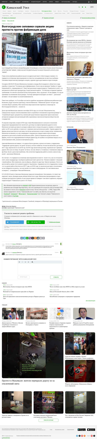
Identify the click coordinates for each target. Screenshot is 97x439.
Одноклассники (32, 194)
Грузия (54, 11)
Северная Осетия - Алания (59, 13)
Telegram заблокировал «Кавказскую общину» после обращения (78, 385)
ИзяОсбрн (15, 252)
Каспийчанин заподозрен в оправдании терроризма (65, 296)
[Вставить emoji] (32, 262)
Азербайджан (20, 11)
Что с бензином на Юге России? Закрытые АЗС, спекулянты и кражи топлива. (79, 416)
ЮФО (11, 15)
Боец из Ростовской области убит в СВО (62, 291)
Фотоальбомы (66, 1)
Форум (45, 1)
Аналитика (25, 1)
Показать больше (48, 420)
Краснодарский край (17, 13)
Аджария (9, 11)
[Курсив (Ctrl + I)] (22, 262)
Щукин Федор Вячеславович (75, 189)
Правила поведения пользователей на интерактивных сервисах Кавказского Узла (33, 435)
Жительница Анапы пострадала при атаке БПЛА (79, 53)
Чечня (83, 13)
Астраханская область (35, 11)
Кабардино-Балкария (74, 11)
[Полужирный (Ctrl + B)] (19, 262)
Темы (11, 1)
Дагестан (60, 11)
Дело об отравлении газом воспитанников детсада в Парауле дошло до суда (24, 297)
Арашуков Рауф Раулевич (74, 168)
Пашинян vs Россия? (48, 17)
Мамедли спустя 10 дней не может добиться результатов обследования (83, 324)
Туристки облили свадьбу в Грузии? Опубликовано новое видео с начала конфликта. (79, 357)
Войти (91, 7)
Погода (75, 1)
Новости (4, 1)
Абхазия (4, 11)
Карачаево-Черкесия (6, 13)
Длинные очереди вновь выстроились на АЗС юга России (79, 113)
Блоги (51, 1)
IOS (30, 185)
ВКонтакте (22, 194)
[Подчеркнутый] (25, 262)
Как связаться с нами (59, 429)
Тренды (17, 1)
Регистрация (23, 277)
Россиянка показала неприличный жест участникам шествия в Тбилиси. (45, 416)
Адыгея (14, 11)
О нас (51, 429)
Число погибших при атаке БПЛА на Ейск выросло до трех (79, 89)
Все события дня (90, 300)
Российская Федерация (38, 13)
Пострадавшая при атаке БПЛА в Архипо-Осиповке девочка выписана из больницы (79, 41)
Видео (57, 1)
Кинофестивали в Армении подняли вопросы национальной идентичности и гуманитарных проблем (60, 325)
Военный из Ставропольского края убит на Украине (18, 291)
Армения (27, 11)
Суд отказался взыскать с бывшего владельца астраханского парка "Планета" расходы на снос (80, 28)
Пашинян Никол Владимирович (76, 147)
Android (25, 185)
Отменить (56, 277)
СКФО (68, 13)
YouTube (15, 196)
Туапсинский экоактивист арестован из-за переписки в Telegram (79, 78)
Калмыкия (82, 11)
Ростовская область (48, 13)
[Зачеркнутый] (28, 262)
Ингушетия (65, 11)
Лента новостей (10, 20)
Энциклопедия (35, 1)
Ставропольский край (75, 13)
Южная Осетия (89, 13)
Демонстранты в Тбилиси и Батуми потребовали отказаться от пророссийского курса (12, 324)
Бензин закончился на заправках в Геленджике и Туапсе (36, 324)
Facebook (7, 194)
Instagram (14, 194)
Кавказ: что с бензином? (9, 17)
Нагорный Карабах (27, 13)
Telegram (22, 189)
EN (94, 1)
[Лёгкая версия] (88, 1)
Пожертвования (70, 429)
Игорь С (14, 244)
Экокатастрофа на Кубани (88, 17)
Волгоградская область (47, 11)
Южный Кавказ (5, 15)
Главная (4, 20)
